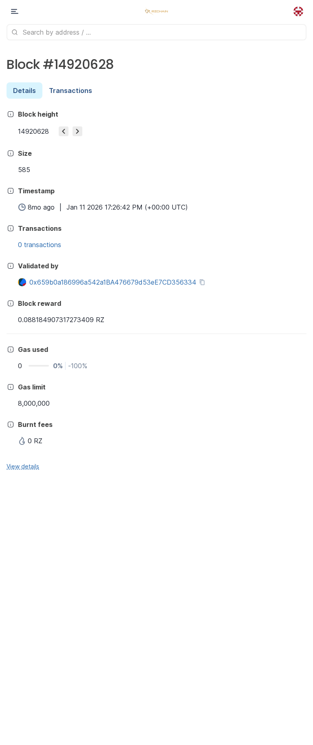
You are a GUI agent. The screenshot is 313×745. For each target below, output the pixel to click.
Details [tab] (24, 90)
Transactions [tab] (70, 90)
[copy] (204, 282)
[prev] (63, 131)
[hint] (11, 114)
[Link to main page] (156, 11)
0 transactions (39, 245)
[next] (77, 131)
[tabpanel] (156, 289)
